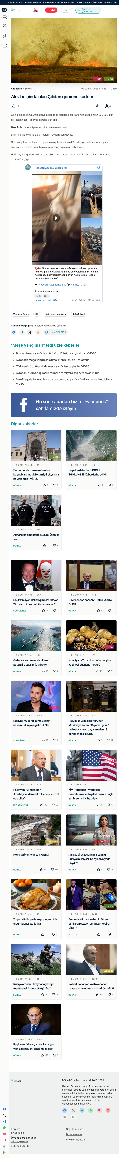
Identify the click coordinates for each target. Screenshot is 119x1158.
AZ (4, 10)
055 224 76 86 (20, 1145)
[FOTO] (91, 635)
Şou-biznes (19, 611)
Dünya (17, 485)
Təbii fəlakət (79, 314)
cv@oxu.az (17, 1132)
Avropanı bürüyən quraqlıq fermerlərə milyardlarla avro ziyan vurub (57, 373)
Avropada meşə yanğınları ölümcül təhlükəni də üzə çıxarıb (52, 359)
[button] (72, 10)
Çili (36, 314)
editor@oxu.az (19, 1141)
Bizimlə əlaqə (74, 1134)
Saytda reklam (74, 1129)
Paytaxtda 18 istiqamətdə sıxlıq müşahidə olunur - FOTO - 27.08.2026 (72, 2)
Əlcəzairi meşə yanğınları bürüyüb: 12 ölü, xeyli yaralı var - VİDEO (56, 353)
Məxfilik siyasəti (75, 1139)
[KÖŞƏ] (91, 829)
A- (98, 106)
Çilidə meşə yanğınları (55, 314)
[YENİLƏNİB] (36, 829)
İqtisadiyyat (20, 805)
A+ (108, 106)
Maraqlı (73, 934)
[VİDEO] (36, 445)
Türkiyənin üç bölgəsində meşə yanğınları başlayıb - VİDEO (52, 366)
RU (4, 17)
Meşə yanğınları (21, 314)
